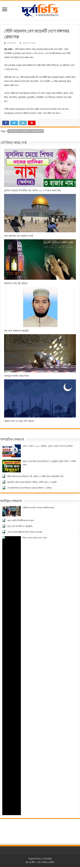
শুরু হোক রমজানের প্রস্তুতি (16, 330)
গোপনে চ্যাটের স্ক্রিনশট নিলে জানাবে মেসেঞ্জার (24, 532)
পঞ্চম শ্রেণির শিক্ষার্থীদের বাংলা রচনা (20, 520)
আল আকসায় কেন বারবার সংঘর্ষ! (18, 235)
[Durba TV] (40, 9)
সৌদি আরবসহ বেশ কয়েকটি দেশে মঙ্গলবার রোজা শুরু (25, 131)
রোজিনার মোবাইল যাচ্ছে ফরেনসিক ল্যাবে (38, 507)
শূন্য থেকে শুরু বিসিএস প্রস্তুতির (19, 526)
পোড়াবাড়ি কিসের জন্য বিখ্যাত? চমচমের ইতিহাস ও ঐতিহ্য (29, 488)
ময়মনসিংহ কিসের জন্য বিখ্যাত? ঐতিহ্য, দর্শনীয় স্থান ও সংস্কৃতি (32, 482)
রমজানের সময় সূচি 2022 (15, 283)
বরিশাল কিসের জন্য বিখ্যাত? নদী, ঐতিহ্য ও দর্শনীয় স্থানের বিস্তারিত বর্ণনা (35, 476)
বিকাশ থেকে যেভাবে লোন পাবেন (35, 537)
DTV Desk (11, 43)
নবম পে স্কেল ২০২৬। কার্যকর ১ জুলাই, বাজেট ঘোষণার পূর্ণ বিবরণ (48, 446)
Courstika (47, 858)
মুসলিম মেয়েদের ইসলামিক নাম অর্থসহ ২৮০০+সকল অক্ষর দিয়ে (32, 190)
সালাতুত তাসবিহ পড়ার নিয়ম (16, 376)
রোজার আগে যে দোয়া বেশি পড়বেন (19, 421)
